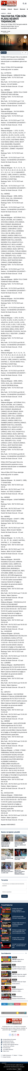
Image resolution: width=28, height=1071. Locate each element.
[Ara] (23, 3)
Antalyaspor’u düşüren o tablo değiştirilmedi (17, 990)
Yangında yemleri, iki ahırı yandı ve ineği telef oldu (20, 858)
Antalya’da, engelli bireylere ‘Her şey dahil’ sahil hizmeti (19, 975)
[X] (12, 1035)
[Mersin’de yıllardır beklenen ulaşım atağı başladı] (7, 852)
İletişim (15, 1055)
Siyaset (16, 9)
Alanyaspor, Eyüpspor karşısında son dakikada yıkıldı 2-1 (18, 998)
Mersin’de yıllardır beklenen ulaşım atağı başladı (7, 858)
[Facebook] (10, 1035)
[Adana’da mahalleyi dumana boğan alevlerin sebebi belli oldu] (21, 838)
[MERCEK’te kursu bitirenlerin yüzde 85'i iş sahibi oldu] (7, 865)
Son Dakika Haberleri (8, 1049)
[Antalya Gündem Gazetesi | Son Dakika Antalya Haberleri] (9, 3)
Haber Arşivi (6, 1051)
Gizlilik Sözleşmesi (6, 1055)
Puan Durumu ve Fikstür (8, 1046)
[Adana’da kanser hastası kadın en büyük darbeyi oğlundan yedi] (7, 838)
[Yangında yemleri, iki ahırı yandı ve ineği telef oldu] (21, 852)
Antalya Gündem (6, 1057)
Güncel (10, 9)
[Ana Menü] (25, 3)
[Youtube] (18, 1035)
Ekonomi (22, 9)
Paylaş (4, 52)
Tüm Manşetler (6, 1047)
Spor (14, 964)
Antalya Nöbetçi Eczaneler (9, 1039)
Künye (20, 1055)
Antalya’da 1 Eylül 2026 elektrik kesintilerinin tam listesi (19, 983)
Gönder (4, 896)
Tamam (19, 1069)
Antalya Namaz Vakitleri (8, 1042)
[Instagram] (15, 1035)
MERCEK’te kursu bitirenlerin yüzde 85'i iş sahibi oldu (7, 871)
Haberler (3, 13)
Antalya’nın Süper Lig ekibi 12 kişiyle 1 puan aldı (19, 968)
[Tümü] (26, 953)
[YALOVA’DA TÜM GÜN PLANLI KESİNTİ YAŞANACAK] (14, 42)
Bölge (9, 13)
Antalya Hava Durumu (8, 1041)
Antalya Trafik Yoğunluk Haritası (10, 1044)
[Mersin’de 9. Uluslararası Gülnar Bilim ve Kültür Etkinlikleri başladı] (21, 865)
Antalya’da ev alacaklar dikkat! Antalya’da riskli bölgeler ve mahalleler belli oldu (19, 960)
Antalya (3, 9)
